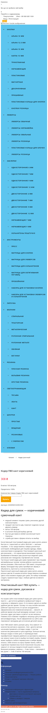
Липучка (11, 303)
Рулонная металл (20, 343)
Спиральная (17, 316)
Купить (6, 499)
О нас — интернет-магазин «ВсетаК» (19, 679)
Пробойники (17, 281)
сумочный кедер (17, 571)
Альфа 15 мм (17, 49)
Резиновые (17, 435)
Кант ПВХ (4, 625)
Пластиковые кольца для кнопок (28, 102)
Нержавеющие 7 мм (21, 220)
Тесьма (15, 395)
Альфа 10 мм (17, 36)
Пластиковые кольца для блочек (28, 148)
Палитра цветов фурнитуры (16, 703)
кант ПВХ (25, 564)
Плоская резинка (20, 369)
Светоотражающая (16, 389)
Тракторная (17, 323)
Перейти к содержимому (10, 14)
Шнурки (11, 415)
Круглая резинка (19, 382)
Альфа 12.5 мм (18, 43)
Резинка (11, 362)
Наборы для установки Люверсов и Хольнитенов (28, 295)
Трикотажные (18, 62)
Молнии (11, 310)
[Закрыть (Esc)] (8, 709)
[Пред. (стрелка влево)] (2, 711)
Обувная (15, 349)
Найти (4, 21)
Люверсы (11, 115)
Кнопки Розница (20, 108)
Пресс (14, 246)
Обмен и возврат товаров (20, 698)
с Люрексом (17, 441)
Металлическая (19, 329)
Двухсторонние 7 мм (22, 200)
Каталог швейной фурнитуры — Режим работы (23, 675)
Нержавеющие (18, 69)
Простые (15, 421)
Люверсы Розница (20, 154)
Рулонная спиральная (22, 336)
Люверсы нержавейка (22, 128)
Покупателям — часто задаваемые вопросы (22, 692)
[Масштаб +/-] (2, 709)
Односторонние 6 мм (22, 167)
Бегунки (15, 356)
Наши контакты (11, 677)
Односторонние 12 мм (22, 187)
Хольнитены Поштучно (23, 233)
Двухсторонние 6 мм (22, 194)
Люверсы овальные (21, 135)
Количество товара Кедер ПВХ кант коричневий (19, 493)
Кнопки (11, 29)
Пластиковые (18, 75)
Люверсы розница (20, 141)
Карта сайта (10, 701)
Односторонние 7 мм (22, 174)
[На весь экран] (4, 709)
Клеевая (11, 448)
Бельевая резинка (20, 375)
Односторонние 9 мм (22, 181)
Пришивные (17, 95)
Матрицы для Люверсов (23, 259)
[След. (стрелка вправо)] (4, 711)
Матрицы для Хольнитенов (25, 266)
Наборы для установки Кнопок (27, 288)
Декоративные (18, 89)
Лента (14, 402)
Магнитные (17, 82)
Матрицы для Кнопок (22, 253)
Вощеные (16, 428)
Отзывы (8, 681)
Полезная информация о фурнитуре (19, 689)
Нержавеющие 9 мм (21, 227)
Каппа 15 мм (17, 56)
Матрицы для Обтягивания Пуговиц (25, 274)
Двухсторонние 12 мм (22, 213)
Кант (13, 408)
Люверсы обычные (20, 121)
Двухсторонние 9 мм (22, 207)
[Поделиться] (6, 709)
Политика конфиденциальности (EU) (19, 672)
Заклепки (12, 161)
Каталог (8, 670)
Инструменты (14, 240)
